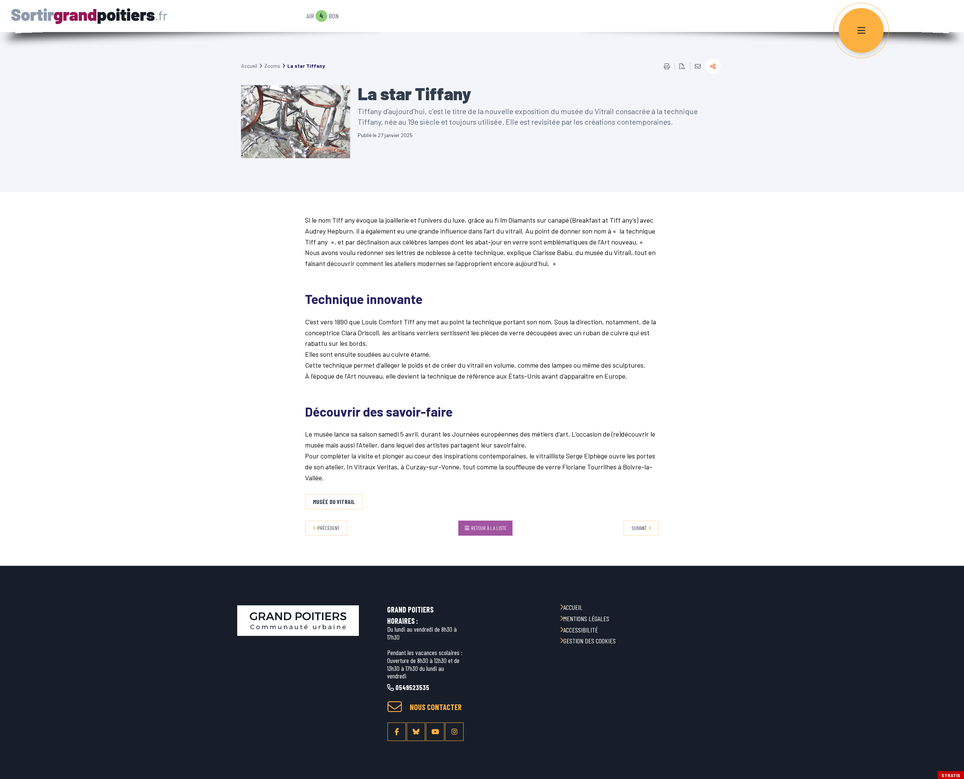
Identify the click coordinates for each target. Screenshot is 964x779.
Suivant (639, 528)
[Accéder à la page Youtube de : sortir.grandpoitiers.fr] (435, 731)
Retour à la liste (488, 528)
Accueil (249, 66)
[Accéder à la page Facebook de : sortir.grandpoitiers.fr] (396, 731)
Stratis (950, 775)
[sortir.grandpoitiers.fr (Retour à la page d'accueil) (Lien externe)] (298, 620)
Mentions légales (586, 618)
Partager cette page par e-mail (697, 66)
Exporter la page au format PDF (682, 66)
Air (310, 16)
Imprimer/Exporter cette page (666, 66)
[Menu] (861, 30)
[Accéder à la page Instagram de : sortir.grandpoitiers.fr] (454, 731)
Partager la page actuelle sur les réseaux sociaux (713, 66)
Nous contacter (436, 707)
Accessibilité (580, 630)
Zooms (272, 66)
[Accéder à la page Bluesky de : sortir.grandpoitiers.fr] (416, 731)
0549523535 (411, 687)
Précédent (328, 528)
